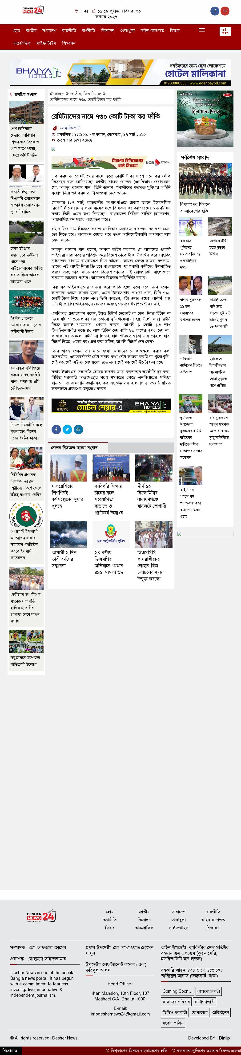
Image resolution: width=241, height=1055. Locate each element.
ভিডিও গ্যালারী (175, 1012)
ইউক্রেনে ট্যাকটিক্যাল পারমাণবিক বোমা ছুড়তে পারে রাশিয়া (218, 372)
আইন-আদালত (152, 30)
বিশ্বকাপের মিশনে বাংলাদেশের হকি (122, 1050)
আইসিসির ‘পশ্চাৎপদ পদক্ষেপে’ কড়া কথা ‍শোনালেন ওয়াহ (190, 503)
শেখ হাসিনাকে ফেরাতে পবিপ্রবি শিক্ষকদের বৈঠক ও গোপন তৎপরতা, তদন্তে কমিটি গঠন (25, 142)
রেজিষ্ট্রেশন (220, 1012)
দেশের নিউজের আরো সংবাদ (74, 447)
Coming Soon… (178, 991)
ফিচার (175, 30)
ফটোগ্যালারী (204, 1001)
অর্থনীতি (88, 30)
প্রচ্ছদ (59, 93)
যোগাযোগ (200, 1012)
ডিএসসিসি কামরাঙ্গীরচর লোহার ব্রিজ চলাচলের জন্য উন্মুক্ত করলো (149, 566)
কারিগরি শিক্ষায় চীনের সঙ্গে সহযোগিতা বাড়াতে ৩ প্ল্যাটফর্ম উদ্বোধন (109, 499)
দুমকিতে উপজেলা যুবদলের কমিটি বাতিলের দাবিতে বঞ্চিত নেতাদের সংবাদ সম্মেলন (191, 437)
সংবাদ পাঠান (173, 1023)
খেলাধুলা (127, 30)
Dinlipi (225, 1038)
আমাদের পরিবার (176, 1001)
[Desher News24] (35, 9)
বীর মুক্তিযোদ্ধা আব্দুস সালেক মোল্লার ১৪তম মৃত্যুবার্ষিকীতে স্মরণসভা (219, 431)
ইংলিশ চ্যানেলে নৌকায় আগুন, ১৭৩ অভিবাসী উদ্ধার (26, 325)
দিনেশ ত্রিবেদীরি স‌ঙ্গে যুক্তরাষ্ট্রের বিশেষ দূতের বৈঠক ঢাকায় (26, 432)
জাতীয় (31, 30)
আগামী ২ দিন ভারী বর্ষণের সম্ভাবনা (64, 559)
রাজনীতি (69, 30)
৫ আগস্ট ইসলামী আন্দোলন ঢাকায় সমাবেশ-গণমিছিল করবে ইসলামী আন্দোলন (24, 545)
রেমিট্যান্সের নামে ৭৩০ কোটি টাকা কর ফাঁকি (85, 99)
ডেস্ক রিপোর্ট (69, 127)
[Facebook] (56, 429)
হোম (16, 30)
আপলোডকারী (208, 991)
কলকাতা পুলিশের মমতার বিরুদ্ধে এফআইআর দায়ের (190, 254)
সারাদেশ (49, 30)
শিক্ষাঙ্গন (69, 43)
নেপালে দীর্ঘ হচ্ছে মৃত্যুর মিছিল (217, 248)
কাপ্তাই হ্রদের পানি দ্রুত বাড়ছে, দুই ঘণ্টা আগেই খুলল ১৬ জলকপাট (220, 313)
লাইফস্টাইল (46, 43)
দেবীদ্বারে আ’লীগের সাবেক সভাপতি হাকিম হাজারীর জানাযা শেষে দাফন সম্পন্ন (26, 608)
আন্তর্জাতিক (22, 43)
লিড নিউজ (92, 93)
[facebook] (214, 11)
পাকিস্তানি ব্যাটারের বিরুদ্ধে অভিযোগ (191, 365)
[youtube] (225, 11)
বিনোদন (107, 30)
